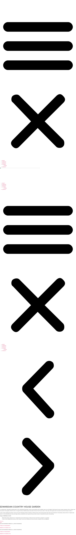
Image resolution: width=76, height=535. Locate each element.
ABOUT (3, 160)
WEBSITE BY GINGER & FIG (5, 527)
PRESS (5, 165)
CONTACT (4, 166)
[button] (38, 83)
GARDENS (4, 161)
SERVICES (4, 163)
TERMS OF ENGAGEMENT (5, 525)
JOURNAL (4, 164)
